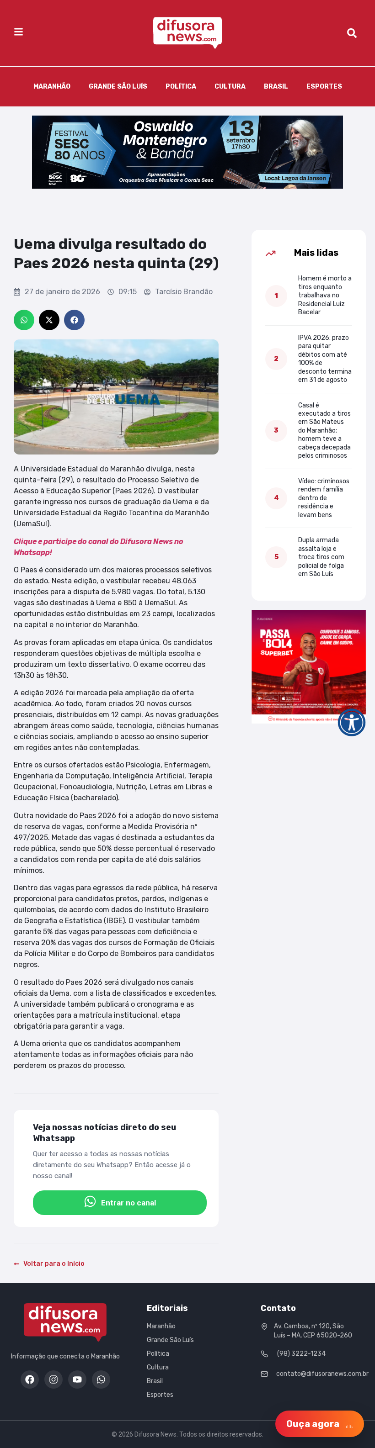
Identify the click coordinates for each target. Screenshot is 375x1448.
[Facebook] (30, 1379)
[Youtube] (77, 1379)
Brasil (276, 86)
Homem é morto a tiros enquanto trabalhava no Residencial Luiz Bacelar (325, 295)
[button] (24, 320)
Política (181, 86)
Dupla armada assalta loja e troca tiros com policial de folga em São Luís (321, 557)
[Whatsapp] (101, 1379)
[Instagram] (53, 1379)
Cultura (230, 86)
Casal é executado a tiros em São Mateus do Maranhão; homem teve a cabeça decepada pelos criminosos (324, 431)
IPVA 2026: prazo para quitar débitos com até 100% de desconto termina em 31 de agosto (325, 359)
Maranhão (51, 86)
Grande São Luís (118, 86)
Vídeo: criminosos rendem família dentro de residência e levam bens (323, 498)
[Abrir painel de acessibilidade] (352, 722)
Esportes (324, 86)
